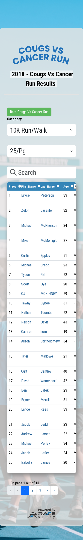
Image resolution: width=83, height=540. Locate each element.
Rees (44, 409)
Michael (26, 225)
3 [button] (40, 490)
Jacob (25, 424)
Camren (26, 331)
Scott (25, 284)
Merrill (45, 400)
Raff (44, 274)
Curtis (25, 255)
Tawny (25, 303)
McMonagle (49, 240)
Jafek (45, 390)
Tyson (25, 274)
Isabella (26, 462)
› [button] (47, 490)
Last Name (48, 186)
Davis (44, 322)
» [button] (54, 490)
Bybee (45, 303)
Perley (45, 443)
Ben (24, 390)
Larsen (45, 434)
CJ (23, 293)
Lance (25, 409)
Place (12, 186)
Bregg (45, 265)
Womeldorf (48, 381)
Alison (25, 341)
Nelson (26, 322)
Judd (44, 424)
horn (44, 331)
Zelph (25, 210)
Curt (24, 371)
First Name (28, 186)
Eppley (45, 255)
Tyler (24, 356)
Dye (43, 284)
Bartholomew (50, 341)
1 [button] (25, 490)
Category (14, 119)
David (25, 381)
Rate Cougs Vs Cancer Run (29, 112)
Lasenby (47, 210)
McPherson (49, 225)
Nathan (26, 312)
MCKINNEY (49, 293)
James (45, 462)
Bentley (46, 371)
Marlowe (47, 356)
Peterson (47, 195)
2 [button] (32, 490)
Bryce (25, 195)
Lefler (45, 453)
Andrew (26, 434)
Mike (24, 240)
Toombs (46, 312)
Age (66, 186)
